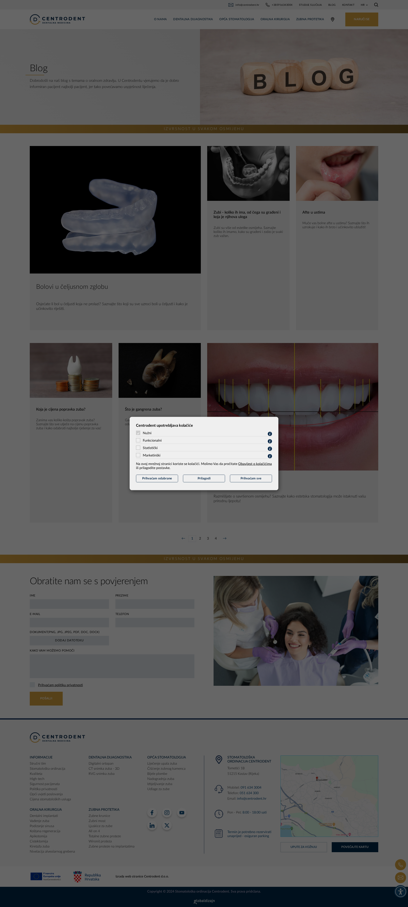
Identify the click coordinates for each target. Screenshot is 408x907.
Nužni (147, 433)
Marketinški (151, 455)
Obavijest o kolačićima (255, 464)
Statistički (150, 448)
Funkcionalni (152, 440)
